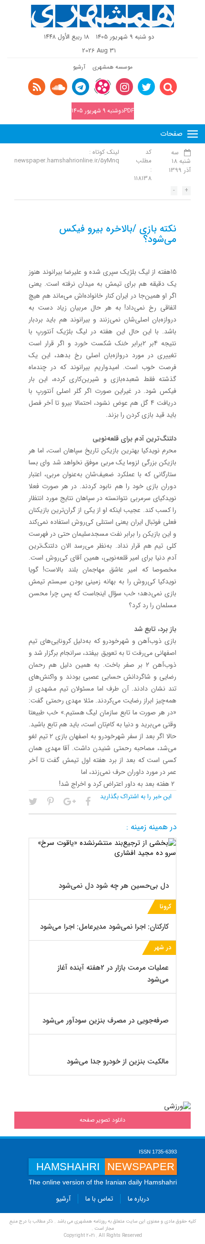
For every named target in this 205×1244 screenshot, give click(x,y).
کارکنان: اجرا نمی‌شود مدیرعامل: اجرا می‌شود (104, 927)
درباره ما (138, 1199)
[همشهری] (102, 16)
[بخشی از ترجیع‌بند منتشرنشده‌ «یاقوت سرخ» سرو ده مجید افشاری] (102, 848)
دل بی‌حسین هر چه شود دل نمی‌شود (114, 886)
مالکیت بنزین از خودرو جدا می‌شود (118, 1061)
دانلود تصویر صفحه (102, 1119)
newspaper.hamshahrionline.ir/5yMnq (66, 161)
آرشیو (79, 66)
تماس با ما (99, 1199)
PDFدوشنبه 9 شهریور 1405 (103, 110)
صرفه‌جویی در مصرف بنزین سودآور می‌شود (105, 1020)
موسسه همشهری (112, 66)
